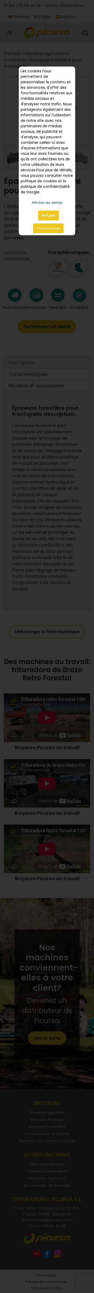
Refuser (48, 215)
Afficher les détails (47, 203)
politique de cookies (39, 181)
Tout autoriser (48, 228)
